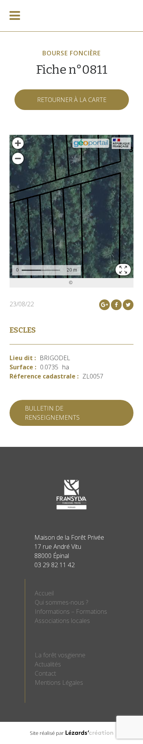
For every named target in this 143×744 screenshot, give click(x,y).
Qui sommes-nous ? (61, 602)
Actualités (48, 664)
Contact (45, 673)
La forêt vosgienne (60, 655)
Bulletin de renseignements (52, 413)
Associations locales (62, 620)
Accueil (44, 593)
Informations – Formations (71, 611)
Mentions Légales (59, 682)
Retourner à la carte (71, 99)
